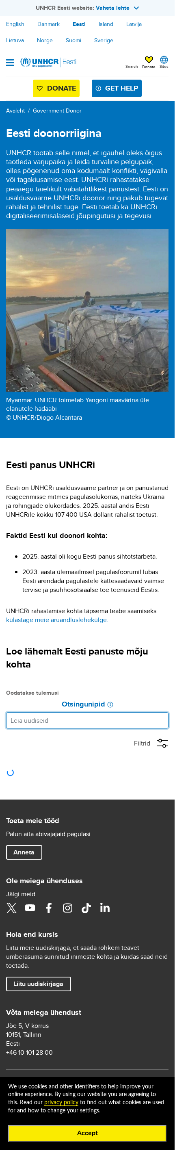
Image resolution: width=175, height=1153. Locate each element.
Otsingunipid (83, 704)
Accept (87, 1133)
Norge (45, 40)
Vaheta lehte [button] (113, 8)
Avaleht (15, 110)
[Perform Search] (160, 720)
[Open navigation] (10, 63)
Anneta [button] (24, 852)
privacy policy (61, 1102)
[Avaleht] (47, 62)
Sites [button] (164, 66)
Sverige (103, 40)
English (15, 24)
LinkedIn (104, 908)
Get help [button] (121, 88)
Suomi (73, 40)
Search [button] (131, 66)
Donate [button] (149, 66)
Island (106, 24)
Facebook (48, 908)
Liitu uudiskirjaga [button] (38, 983)
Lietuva (15, 40)
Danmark (48, 24)
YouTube (30, 908)
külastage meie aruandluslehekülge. (57, 619)
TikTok (86, 908)
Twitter (11, 908)
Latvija (134, 24)
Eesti (79, 24)
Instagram (67, 908)
